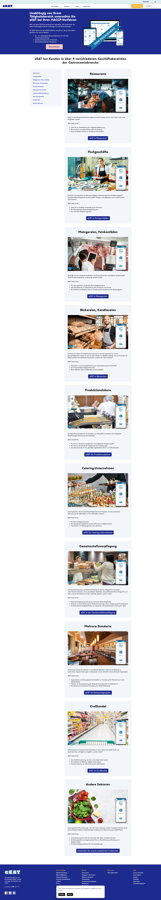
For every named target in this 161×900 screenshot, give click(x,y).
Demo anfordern (54, 47)
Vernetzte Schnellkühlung (63, 879)
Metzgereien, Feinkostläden (41, 80)
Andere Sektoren (38, 103)
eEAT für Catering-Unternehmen (98, 532)
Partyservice (85, 883)
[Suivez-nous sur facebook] (6, 893)
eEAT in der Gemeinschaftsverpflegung (98, 612)
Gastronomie (85, 873)
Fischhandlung (85, 879)
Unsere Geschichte (138, 873)
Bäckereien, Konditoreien (40, 83)
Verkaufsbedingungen (139, 883)
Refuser (70, 894)
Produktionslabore (38, 86)
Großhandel (36, 100)
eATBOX (58, 881)
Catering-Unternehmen (39, 90)
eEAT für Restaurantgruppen (98, 692)
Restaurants (36, 73)
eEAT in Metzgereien (98, 296)
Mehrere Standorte (38, 97)
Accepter (61, 894)
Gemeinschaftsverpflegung (40, 93)
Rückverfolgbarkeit (61, 875)
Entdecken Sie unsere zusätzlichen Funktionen (98, 850)
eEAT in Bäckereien (97, 376)
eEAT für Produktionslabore (98, 454)
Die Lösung (55, 6)
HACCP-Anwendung (61, 873)
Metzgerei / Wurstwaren (88, 875)
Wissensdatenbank (113, 873)
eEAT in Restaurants (98, 138)
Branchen (66, 6)
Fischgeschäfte (37, 76)
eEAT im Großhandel (98, 770)
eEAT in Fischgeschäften (98, 218)
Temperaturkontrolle (61, 877)
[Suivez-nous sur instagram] (14, 893)
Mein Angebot (137, 6)
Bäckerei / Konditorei (87, 877)
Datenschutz (136, 881)
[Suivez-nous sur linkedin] (10, 893)
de (155, 2)
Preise (77, 6)
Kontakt (148, 6)
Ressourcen (86, 6)
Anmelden (146, 2)
